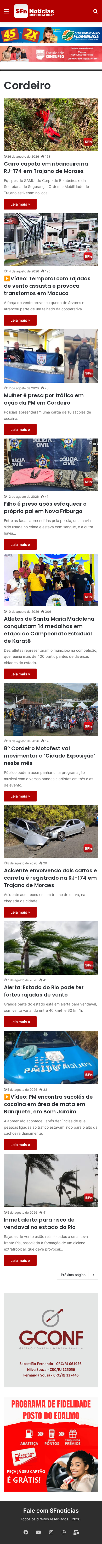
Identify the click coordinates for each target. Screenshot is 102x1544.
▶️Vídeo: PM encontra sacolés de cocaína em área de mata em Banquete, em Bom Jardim (48, 1104)
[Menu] (6, 13)
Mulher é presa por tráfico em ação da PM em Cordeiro (44, 399)
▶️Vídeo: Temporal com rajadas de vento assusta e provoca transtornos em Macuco (47, 286)
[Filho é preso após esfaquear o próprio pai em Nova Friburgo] (51, 465)
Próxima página (73, 1275)
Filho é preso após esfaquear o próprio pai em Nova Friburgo (45, 507)
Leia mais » (20, 204)
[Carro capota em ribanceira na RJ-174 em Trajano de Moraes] (51, 124)
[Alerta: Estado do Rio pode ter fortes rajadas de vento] (51, 948)
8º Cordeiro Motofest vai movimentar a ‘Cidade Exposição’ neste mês (49, 756)
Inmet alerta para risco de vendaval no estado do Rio (40, 1223)
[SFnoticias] (34, 11)
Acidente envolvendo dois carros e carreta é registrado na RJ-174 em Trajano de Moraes (50, 878)
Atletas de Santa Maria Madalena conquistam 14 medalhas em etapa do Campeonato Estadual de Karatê (49, 630)
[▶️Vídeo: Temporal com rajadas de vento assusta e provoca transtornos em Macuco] (51, 239)
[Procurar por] (95, 13)
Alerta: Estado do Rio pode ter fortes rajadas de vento (44, 991)
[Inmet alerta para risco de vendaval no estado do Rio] (51, 1180)
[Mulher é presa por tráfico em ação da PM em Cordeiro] (51, 356)
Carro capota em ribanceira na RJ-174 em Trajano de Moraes (46, 167)
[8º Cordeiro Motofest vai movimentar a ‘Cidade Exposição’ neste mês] (51, 709)
